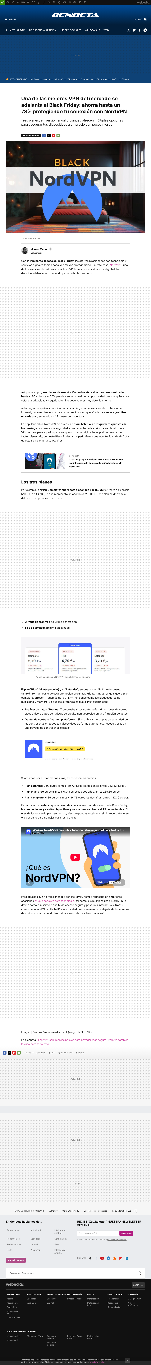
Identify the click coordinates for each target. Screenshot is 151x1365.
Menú (12, 19)
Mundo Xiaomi (13, 1317)
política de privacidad (117, 1239)
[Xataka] (2, 2)
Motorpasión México (93, 1337)
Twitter (129, 30)
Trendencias (113, 1299)
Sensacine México (51, 1337)
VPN (53, 1052)
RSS (114, 1257)
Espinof (50, 1303)
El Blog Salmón (134, 1299)
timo (56, 1244)
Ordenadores (87, 79)
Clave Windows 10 (71, 1211)
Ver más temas (16, 1260)
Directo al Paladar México (75, 1337)
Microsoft (58, 79)
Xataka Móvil (12, 1303)
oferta (81, 1052)
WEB (106, 30)
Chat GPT (40, 1211)
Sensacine (51, 1299)
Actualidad (36, 1230)
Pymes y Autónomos (133, 1304)
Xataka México (13, 1336)
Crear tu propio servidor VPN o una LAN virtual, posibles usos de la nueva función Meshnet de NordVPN (96, 463)
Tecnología (102, 79)
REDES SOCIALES (71, 30)
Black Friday (67, 1052)
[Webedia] (15, 1284)
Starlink (46, 79)
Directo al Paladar (75, 1299)
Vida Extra (31, 1303)
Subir (136, 1285)
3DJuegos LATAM (35, 1336)
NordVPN (116, 265)
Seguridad (41, 1052)
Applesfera (12, 1307)
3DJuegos (31, 1299)
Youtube (102, 1257)
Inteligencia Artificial (59, 1251)
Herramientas (13, 1238)
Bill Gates (35, 79)
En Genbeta (74, 456)
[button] (41, 249)
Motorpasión (93, 1299)
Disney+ (125, 79)
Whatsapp (72, 79)
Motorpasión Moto (93, 1304)
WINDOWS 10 (92, 30)
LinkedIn (127, 1257)
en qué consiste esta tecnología (54, 900)
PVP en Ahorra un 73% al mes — (64, 749)
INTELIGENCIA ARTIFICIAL (43, 30)
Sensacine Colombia (51, 1343)
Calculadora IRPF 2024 (122, 1211)
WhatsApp (36, 1250)
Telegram (145, 30)
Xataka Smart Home (13, 1312)
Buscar (139, 1273)
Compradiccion (114, 1307)
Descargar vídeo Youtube (96, 1211)
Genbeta (75, 15)
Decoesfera (112, 1303)
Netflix (114, 79)
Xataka (10, 1299)
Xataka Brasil (12, 1340)
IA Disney (53, 1211)
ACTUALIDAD (17, 30)
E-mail (58, 135)
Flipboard (134, 30)
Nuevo (138, 19)
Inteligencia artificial (59, 1231)
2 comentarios (32, 135)
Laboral (34, 1244)
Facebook (139, 30)
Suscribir (126, 1233)
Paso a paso (13, 1230)
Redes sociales (14, 1244)
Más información (97, 1362)
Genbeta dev (60, 1238)
